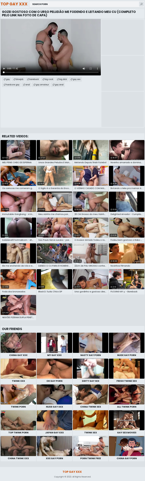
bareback (34, 79)
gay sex (76, 79)
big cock (49, 79)
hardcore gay (12, 84)
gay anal (59, 84)
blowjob (19, 79)
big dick (63, 79)
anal (27, 84)
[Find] (141, 4)
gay (8, 79)
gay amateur (42, 84)
